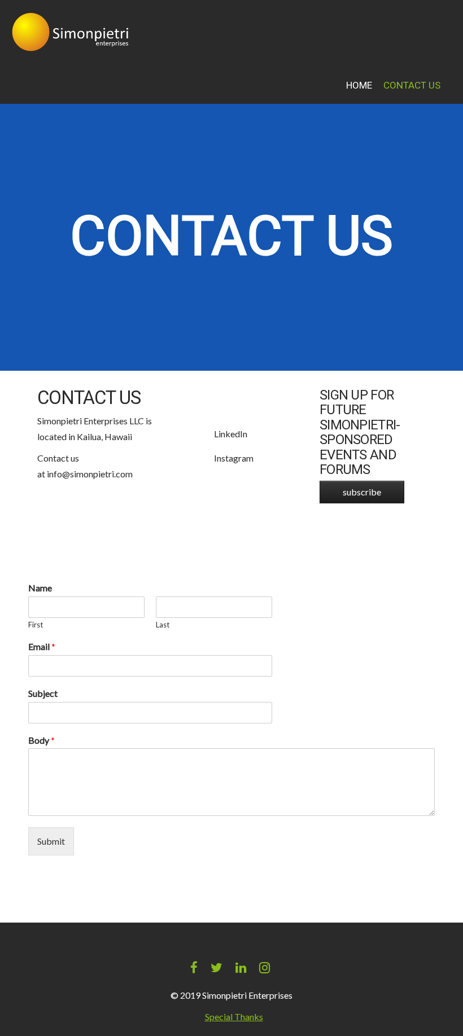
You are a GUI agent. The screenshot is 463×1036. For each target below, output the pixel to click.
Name (40, 587)
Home (359, 85)
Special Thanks (234, 1016)
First (35, 624)
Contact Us (411, 85)
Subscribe (362, 491)
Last (162, 624)
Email (41, 646)
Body (41, 740)
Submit (51, 841)
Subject (43, 693)
